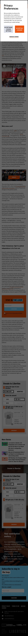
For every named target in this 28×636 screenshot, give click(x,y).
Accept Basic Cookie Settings (8, 29)
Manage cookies (14, 36)
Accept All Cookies (19, 29)
